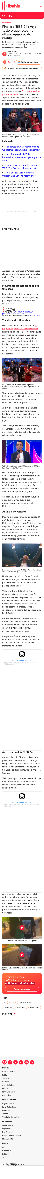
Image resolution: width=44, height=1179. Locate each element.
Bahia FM (5, 1154)
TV (10, 16)
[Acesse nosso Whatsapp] (32, 1062)
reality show (21, 1008)
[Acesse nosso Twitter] (15, 1062)
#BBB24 (18, 312)
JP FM (4, 1157)
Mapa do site (7, 1139)
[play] (22, 927)
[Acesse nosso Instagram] (4, 1062)
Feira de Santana (9, 1107)
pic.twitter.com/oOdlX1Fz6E (13, 313)
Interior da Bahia (9, 1100)
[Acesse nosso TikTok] (21, 1062)
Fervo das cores (8, 1092)
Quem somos (7, 1125)
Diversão (5, 1082)
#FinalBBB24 (27, 312)
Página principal (8, 1103)
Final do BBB (8, 1008)
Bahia (4, 1075)
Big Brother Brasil (25, 1002)
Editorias (5, 1068)
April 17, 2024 (35, 315)
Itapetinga (6, 1110)
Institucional (7, 1121)
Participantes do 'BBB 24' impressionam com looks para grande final (21, 157)
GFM (4, 1147)
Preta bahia (6, 1088)
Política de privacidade (11, 1135)
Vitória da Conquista (10, 1117)
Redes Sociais (34, 1008)
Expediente (7, 1129)
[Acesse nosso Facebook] (10, 1062)
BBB (5, 1002)
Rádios (5, 1143)
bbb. (12, 1002)
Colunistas (6, 1095)
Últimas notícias (8, 1072)
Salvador (5, 1078)
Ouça (9, 62)
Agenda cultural (8, 1085)
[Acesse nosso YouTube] (26, 1062)
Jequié (5, 1114)
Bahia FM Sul (7, 1150)
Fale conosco (7, 1132)
